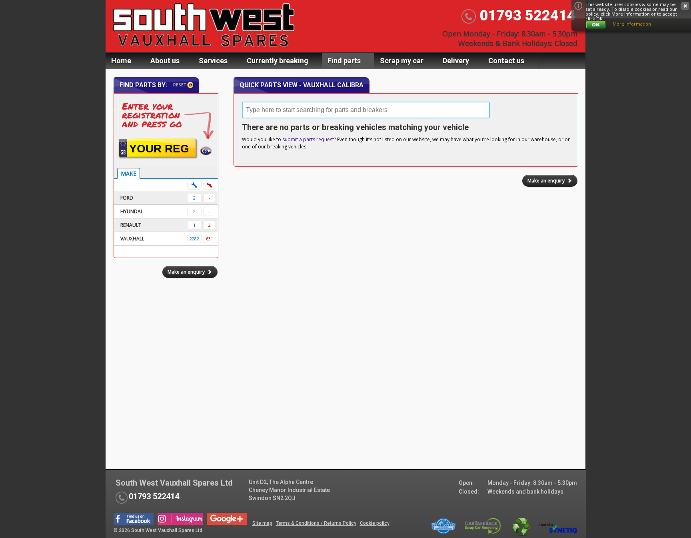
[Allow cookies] (595, 24)
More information (632, 24)
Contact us (506, 60)
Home (121, 60)
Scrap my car (401, 60)
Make (128, 173)
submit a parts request (308, 139)
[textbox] (366, 110)
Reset (180, 85)
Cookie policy (374, 523)
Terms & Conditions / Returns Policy (316, 523)
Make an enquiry (546, 180)
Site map (262, 523)
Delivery (456, 60)
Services (213, 60)
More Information (630, 14)
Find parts (344, 60)
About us (165, 60)
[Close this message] (685, 6)
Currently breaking (277, 60)
